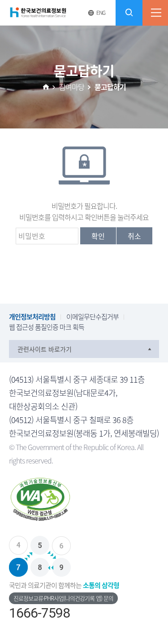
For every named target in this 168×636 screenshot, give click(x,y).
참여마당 (71, 86)
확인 (98, 235)
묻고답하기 (110, 86)
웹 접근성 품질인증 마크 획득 (46, 327)
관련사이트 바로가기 (44, 348)
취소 (134, 235)
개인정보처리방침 (32, 317)
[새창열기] (84, 501)
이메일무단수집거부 (92, 317)
